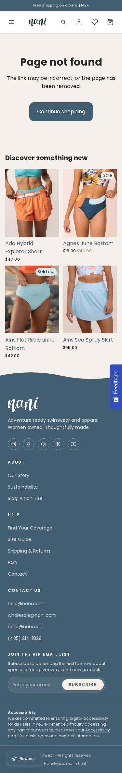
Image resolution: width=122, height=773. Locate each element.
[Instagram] (14, 444)
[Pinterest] (43, 444)
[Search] (63, 22)
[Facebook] (28, 444)
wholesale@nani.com (32, 615)
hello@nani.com (26, 626)
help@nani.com (26, 603)
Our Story (18, 475)
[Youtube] (73, 444)
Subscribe (83, 684)
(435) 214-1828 (25, 638)
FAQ (12, 562)
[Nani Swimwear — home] (37, 22)
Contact (17, 574)
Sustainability (23, 487)
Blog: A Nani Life (25, 498)
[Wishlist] (94, 22)
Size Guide (19, 539)
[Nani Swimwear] (61, 404)
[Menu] (11, 22)
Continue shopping (61, 111)
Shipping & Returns (29, 551)
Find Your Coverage (30, 528)
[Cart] (110, 22)
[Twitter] (58, 444)
